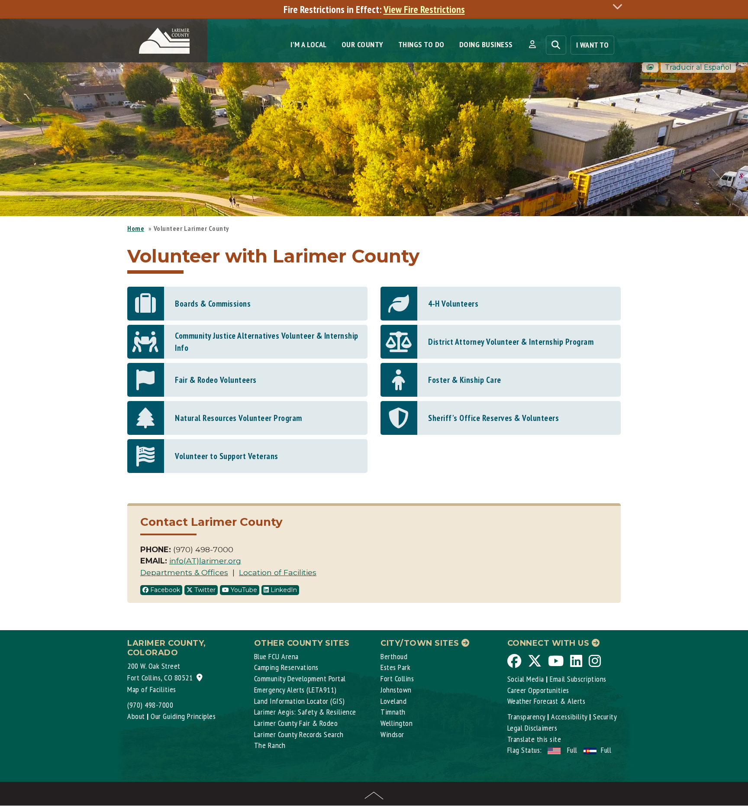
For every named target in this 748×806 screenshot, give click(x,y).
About (136, 716)
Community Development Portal (300, 678)
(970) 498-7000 (150, 705)
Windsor (392, 734)
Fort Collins (397, 678)
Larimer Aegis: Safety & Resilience (305, 712)
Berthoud (393, 656)
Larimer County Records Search (299, 734)
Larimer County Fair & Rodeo (296, 723)
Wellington (396, 723)
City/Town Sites (420, 643)
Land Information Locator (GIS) (299, 701)
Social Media (525, 679)
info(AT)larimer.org (205, 560)
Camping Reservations (286, 667)
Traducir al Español (698, 67)
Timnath (393, 712)
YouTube (243, 590)
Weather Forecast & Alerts (546, 701)
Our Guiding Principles (183, 716)
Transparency (526, 717)
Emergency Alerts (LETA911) (295, 690)
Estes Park (395, 667)
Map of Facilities (151, 689)
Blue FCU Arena (276, 656)
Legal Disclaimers (532, 728)
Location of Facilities (277, 572)
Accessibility (569, 717)
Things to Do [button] (421, 44)
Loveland (393, 701)
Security (605, 717)
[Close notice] (620, 6)
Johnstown (396, 690)
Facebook (164, 590)
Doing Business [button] (486, 44)
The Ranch (270, 745)
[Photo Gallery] (650, 67)
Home (135, 228)
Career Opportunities (538, 690)
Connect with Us (549, 643)
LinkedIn (283, 590)
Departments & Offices (184, 572)
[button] (532, 45)
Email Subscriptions (578, 679)
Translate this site (534, 739)
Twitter (204, 590)
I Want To (592, 45)
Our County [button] (363, 44)
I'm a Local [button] (308, 44)
